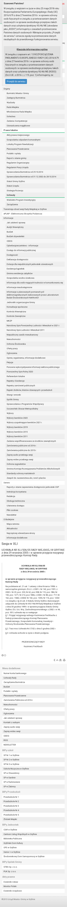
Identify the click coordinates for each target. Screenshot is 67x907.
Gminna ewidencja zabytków (20, 273)
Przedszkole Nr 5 (11, 815)
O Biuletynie (9, 519)
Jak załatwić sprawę (16, 222)
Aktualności (12, 528)
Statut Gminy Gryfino (16, 181)
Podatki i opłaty (14, 153)
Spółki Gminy (13, 399)
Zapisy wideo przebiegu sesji (20, 459)
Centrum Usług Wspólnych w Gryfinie (20, 834)
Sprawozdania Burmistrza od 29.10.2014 (25, 172)
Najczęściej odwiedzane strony (21, 533)
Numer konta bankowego (15, 673)
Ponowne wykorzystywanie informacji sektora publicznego (33, 367)
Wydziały (11, 102)
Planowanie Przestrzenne (18, 149)
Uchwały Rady (10, 678)
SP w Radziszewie (12, 782)
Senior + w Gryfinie (12, 852)
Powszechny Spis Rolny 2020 (20, 371)
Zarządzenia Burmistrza (14, 682)
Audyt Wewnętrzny (15, 227)
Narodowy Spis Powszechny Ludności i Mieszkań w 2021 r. (33, 325)
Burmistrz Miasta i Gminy (18, 93)
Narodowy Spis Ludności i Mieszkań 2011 (25, 330)
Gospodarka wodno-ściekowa (20, 278)
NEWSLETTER (10, 745)
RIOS (6, 740)
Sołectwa (11, 116)
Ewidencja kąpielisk (15, 269)
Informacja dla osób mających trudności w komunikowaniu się (35, 282)
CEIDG (9, 241)
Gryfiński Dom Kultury (13, 843)
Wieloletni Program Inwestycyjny (21, 200)
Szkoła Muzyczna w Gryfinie (16, 769)
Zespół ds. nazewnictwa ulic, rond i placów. (26, 478)
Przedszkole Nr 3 (11, 806)
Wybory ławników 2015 (17, 432)
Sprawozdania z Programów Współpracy (25, 404)
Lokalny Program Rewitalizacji (20, 144)
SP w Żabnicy (10, 786)
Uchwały (11, 195)
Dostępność (12, 255)
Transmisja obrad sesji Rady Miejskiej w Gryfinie (25, 209)
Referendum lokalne (16, 376)
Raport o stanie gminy (16, 158)
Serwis (7, 482)
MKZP (9, 321)
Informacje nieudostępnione (19, 287)
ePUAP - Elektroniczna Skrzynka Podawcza (23, 214)
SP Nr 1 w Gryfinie (11, 755)
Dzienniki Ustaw (11, 882)
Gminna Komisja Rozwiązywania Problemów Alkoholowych (33, 469)
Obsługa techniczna (16, 501)
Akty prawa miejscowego (18, 135)
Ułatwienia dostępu (15, 505)
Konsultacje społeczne (17, 307)
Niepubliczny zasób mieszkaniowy (22, 335)
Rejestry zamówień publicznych (21, 385)
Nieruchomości (13, 339)
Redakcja (11, 496)
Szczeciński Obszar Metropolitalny (22, 409)
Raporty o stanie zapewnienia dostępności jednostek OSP (33, 487)
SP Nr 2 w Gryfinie (11, 759)
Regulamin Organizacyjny (18, 163)
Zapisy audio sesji (12, 727)
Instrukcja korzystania (16, 492)
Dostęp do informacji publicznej (21, 250)
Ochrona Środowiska (16, 344)
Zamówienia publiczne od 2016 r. (21, 445)
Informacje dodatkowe (17, 538)
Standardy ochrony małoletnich (21, 473)
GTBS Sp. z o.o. (10, 867)
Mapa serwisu (13, 524)
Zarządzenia (12, 204)
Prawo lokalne (11, 130)
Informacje (8, 218)
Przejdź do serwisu (16, 81)
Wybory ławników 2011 (17, 436)
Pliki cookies (12, 510)
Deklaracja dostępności (17, 259)
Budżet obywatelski (15, 236)
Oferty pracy (12, 348)
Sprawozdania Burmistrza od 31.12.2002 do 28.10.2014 (31, 176)
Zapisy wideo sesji (12, 731)
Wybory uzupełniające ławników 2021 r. (24, 422)
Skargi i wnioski (14, 395)
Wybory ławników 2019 (17, 427)
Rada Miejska (13, 107)
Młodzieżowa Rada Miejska (19, 112)
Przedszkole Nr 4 (11, 810)
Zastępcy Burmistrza (16, 98)
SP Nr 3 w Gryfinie (11, 764)
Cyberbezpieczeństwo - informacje (22, 245)
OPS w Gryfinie (10, 847)
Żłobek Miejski (10, 819)
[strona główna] (60, 660)
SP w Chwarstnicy (11, 773)
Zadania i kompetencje (17, 121)
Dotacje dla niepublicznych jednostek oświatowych (30, 264)
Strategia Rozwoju (15, 190)
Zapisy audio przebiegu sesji (20, 455)
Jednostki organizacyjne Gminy (21, 302)
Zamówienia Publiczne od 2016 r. (18, 700)
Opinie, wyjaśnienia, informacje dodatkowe (26, 358)
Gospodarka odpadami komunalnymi (23, 140)
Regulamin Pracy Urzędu (18, 167)
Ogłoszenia (12, 353)
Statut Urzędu (13, 186)
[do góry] (57, 660)
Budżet (10, 232)
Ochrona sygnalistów (16, 464)
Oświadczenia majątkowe (18, 125)
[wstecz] (54, 660)
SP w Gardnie (9, 777)
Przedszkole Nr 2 (11, 801)
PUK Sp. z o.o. (10, 871)
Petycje (10, 362)
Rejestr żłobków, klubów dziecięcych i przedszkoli (29, 390)
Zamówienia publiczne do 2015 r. (21, 450)
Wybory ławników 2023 (17, 418)
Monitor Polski (10, 886)
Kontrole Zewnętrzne (16, 316)
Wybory (10, 413)
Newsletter (11, 515)
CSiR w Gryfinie (10, 829)
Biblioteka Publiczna (13, 838)
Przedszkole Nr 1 (11, 797)
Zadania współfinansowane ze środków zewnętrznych (31, 441)
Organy (7, 89)
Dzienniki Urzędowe (13, 891)
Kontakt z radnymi (12, 722)
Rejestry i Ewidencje (15, 381)
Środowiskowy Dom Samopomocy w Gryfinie (24, 856)
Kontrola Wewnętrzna (16, 311)
